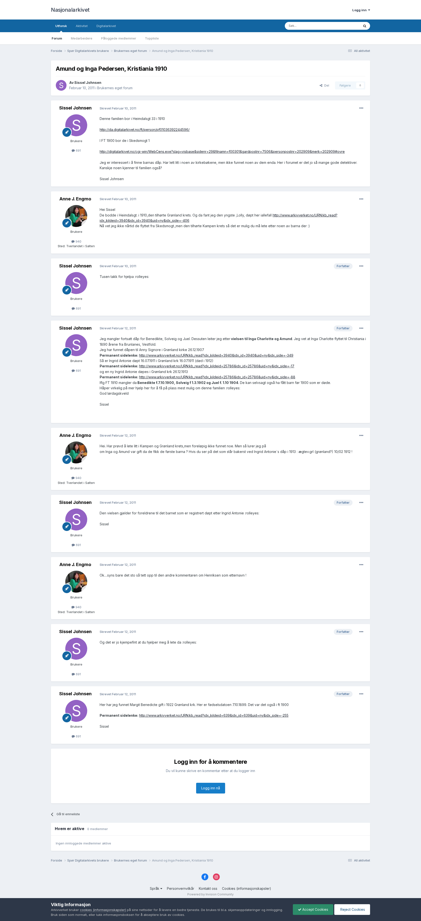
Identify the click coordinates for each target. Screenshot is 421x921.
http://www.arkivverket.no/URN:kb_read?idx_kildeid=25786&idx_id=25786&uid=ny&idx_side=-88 (217, 377)
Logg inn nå (210, 788)
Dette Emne (344, 26)
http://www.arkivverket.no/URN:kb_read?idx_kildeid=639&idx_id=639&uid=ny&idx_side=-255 (213, 715)
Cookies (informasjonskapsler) (246, 888)
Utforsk (61, 26)
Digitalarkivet (106, 26)
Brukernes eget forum (115, 88)
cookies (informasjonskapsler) (103, 910)
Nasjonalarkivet (70, 10)
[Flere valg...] (361, 108)
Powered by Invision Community (210, 894)
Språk (155, 888)
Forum (57, 38)
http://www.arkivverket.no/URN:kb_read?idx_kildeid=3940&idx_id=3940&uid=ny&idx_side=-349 (216, 355)
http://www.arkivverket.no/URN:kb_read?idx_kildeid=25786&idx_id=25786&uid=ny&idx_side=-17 (216, 366)
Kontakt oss (208, 888)
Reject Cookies (352, 909)
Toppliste (152, 38)
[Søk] (364, 26)
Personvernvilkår (180, 888)
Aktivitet (82, 26)
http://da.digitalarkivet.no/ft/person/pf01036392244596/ (145, 129)
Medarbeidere (81, 38)
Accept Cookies (314, 909)
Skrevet (118, 108)
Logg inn (360, 10)
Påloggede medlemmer (118, 38)
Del (325, 85)
